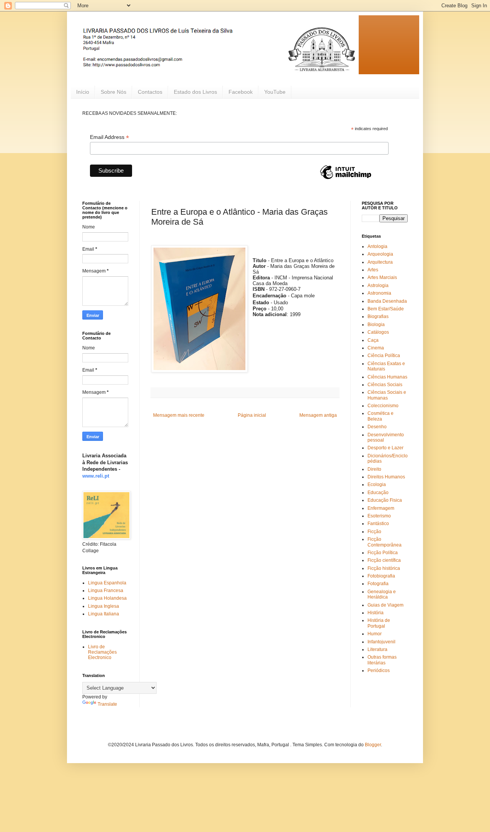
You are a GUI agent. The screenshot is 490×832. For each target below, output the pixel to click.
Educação (378, 492)
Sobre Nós (113, 92)
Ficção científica (384, 560)
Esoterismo (379, 516)
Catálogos (378, 332)
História (376, 612)
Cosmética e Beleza (381, 416)
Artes (373, 269)
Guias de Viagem (385, 605)
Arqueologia (380, 254)
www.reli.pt (95, 476)
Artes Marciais (382, 277)
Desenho (377, 426)
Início (82, 92)
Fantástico (378, 523)
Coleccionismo (383, 405)
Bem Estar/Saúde (386, 309)
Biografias (378, 316)
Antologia (377, 246)
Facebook (241, 92)
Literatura (377, 649)
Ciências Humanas (387, 377)
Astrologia (378, 285)
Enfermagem (381, 508)
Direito (374, 469)
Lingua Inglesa (103, 606)
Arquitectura (380, 262)
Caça (373, 340)
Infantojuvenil (381, 641)
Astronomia (379, 293)
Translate (107, 704)
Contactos (150, 92)
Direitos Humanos (386, 477)
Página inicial (252, 415)
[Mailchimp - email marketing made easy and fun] (346, 179)
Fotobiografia (381, 576)
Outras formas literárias (382, 659)
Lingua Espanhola (107, 583)
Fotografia (378, 583)
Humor (375, 633)
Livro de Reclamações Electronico (102, 652)
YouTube (275, 92)
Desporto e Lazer (385, 447)
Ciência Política (384, 355)
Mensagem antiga (318, 415)
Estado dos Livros (195, 92)
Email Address (109, 137)
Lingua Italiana (103, 614)
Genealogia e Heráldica (382, 594)
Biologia (376, 324)
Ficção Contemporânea (385, 542)
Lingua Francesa (105, 590)
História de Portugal (379, 623)
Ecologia (377, 484)
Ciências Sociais (385, 384)
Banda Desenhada (387, 301)
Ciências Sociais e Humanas (387, 395)
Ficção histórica (384, 568)
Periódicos (379, 670)
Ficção (374, 531)
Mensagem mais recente (178, 415)
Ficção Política (383, 552)
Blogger (373, 744)
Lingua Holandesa (107, 598)
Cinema (376, 348)
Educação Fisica (385, 500)
